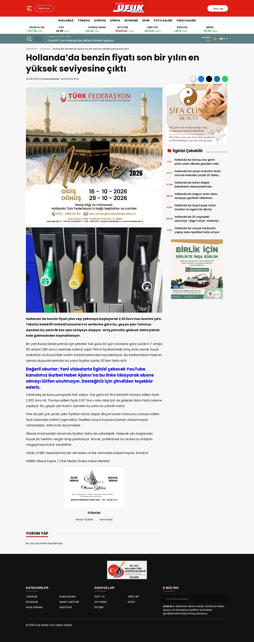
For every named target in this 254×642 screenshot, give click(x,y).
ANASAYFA (31, 48)
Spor (146, 20)
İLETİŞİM (99, 607)
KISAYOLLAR (104, 587)
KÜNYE (131, 602)
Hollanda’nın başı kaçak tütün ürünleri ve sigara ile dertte (195, 207)
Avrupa (100, 20)
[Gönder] (224, 599)
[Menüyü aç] (30, 8)
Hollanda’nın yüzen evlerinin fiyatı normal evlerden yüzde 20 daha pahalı (198, 173)
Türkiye (84, 20)
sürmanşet (106, 519)
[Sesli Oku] (193, 79)
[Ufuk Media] (129, 8)
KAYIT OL (100, 596)
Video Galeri (186, 20)
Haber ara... (44, 8)
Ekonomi (131, 20)
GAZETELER (65, 607)
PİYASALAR (32, 602)
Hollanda (66, 20)
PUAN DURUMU (67, 596)
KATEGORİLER (37, 587)
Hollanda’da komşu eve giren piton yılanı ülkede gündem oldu (197, 162)
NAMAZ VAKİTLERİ (69, 602)
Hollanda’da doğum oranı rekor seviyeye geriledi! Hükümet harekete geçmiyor (196, 196)
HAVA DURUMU (34, 607)
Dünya (115, 20)
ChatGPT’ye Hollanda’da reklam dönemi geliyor (78, 41)
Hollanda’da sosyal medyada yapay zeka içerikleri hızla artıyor (197, 230)
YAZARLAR (31, 596)
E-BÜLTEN (170, 587)
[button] (36, 38)
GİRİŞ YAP (133, 596)
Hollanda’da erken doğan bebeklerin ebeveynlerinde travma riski (193, 185)
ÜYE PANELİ (101, 602)
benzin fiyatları (84, 519)
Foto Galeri (163, 20)
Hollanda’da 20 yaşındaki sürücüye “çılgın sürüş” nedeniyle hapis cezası (197, 219)
